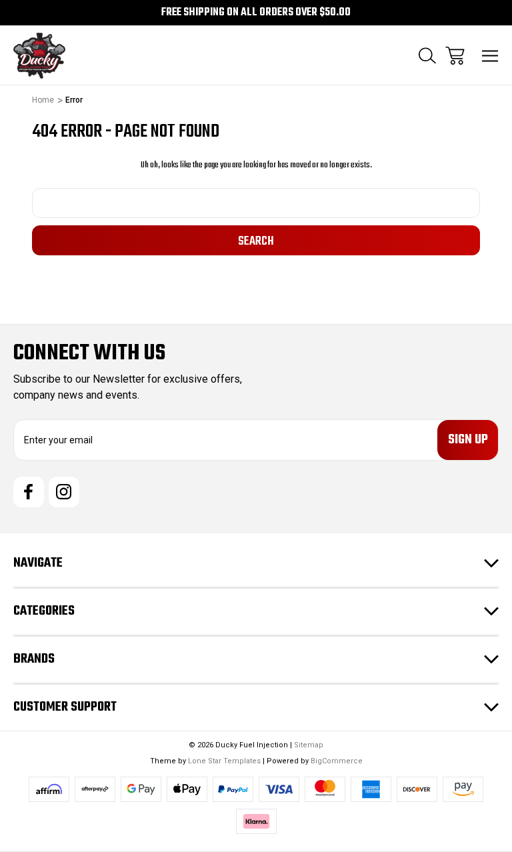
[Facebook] (28, 492)
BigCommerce (337, 761)
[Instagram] (64, 492)
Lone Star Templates (224, 761)
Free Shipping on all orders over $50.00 (256, 13)
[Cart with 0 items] (455, 56)
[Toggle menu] (490, 55)
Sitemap (308, 745)
